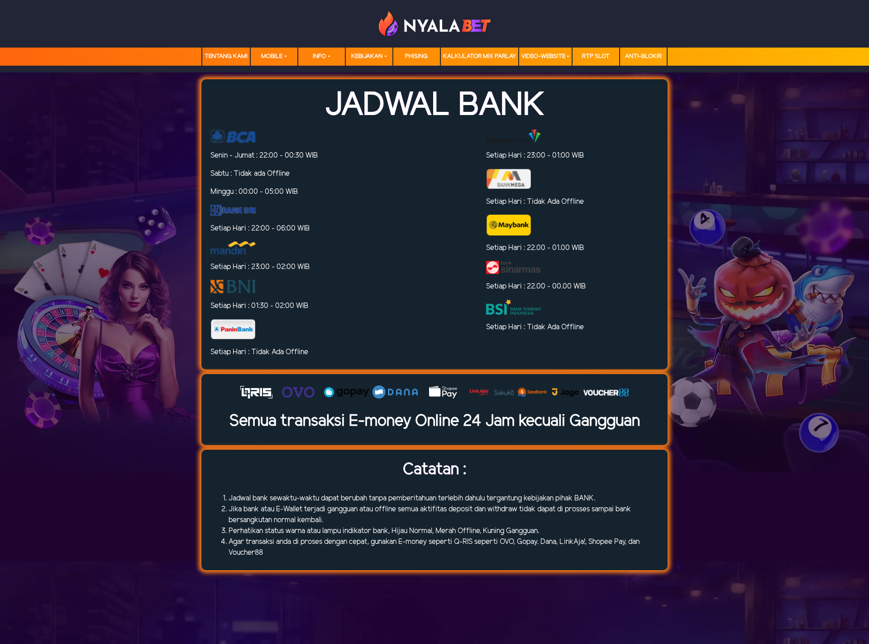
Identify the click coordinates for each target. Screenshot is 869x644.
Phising (416, 56)
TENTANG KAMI (226, 56)
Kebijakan (366, 56)
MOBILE (271, 56)
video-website (543, 56)
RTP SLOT (596, 56)
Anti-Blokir (643, 56)
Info (319, 56)
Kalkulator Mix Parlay (479, 56)
